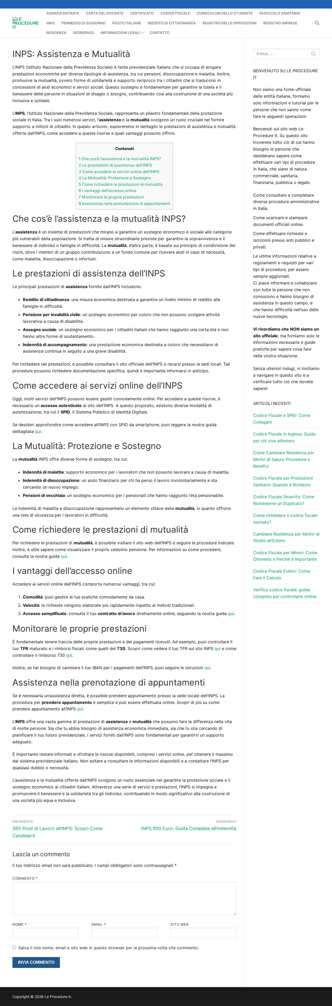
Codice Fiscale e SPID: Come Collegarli (281, 419)
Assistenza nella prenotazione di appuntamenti (124, 203)
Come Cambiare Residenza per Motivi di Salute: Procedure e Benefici (283, 459)
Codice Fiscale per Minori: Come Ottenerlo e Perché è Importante (285, 556)
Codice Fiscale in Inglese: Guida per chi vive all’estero (284, 437)
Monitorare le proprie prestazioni (111, 197)
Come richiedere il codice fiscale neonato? (285, 519)
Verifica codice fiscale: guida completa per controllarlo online (284, 593)
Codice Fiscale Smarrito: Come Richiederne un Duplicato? (283, 500)
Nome (19, 924)
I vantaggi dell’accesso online (107, 190)
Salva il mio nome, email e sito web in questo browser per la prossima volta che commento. (108, 947)
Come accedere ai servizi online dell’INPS (119, 171)
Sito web (179, 924)
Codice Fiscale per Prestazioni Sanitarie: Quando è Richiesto (283, 481)
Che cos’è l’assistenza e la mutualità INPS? (120, 158)
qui (38, 431)
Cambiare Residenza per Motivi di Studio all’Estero (286, 537)
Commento (25, 878)
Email (99, 924)
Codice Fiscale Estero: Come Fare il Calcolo (281, 574)
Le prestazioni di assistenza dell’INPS (115, 165)
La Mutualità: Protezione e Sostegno (115, 177)
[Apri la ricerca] (317, 23)
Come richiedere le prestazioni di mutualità (121, 184)
